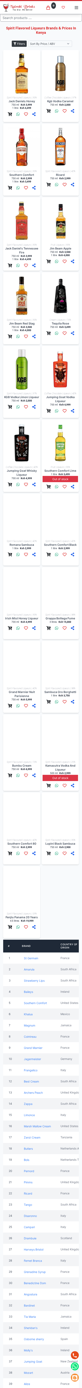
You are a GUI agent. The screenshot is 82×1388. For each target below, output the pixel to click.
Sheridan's (30, 1328)
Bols (26, 1160)
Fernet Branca (33, 1260)
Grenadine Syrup (35, 1272)
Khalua (28, 1014)
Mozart (28, 1372)
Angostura (30, 1294)
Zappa (28, 1104)
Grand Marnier (33, 1048)
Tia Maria (30, 1316)
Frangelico (30, 1070)
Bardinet (29, 1305)
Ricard (28, 1193)
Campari (29, 1227)
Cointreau (30, 1036)
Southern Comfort (35, 1003)
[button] (76, 7)
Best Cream (31, 1081)
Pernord (29, 1171)
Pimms (28, 1182)
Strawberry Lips (34, 980)
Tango (28, 1204)
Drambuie (30, 1238)
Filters (20, 43)
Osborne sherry (34, 1339)
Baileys (28, 991)
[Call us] (75, 1355)
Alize (27, 1384)
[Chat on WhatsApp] (75, 1366)
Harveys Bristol (33, 1249)
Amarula (29, 969)
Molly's (28, 1350)
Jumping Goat (33, 1361)
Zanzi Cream (32, 1137)
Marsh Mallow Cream (37, 1126)
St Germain (31, 958)
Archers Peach (33, 1092)
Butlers (28, 1148)
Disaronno (30, 1216)
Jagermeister (32, 1059)
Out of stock (60, 479)
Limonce (29, 1115)
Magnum (29, 1025)
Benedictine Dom (35, 1283)
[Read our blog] (75, 1378)
